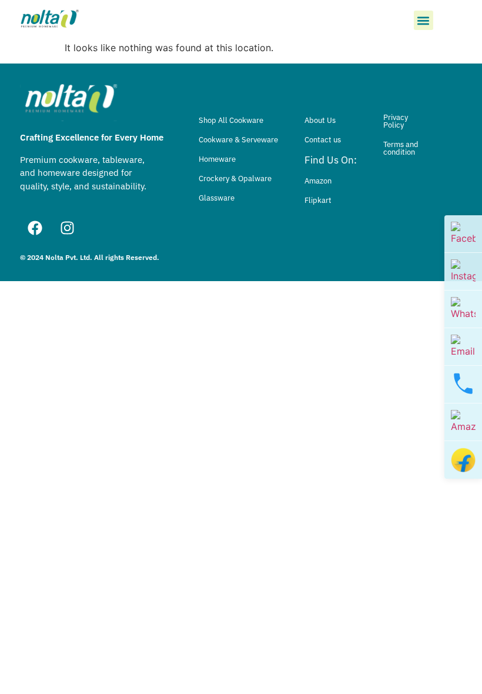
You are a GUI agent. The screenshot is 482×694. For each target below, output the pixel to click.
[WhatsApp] (463, 309)
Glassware (217, 198)
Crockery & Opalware (235, 178)
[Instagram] (67, 227)
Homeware (217, 159)
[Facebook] (34, 227)
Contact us (322, 140)
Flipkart (318, 200)
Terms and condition (401, 148)
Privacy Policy (395, 121)
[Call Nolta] (463, 384)
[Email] (463, 347)
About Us (320, 120)
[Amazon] (463, 422)
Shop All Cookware (231, 120)
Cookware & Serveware (238, 140)
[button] (423, 20)
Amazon (318, 181)
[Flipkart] (463, 460)
